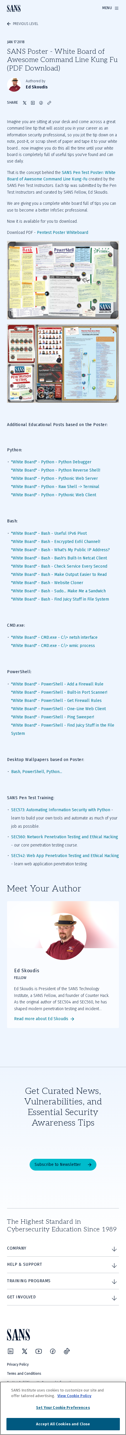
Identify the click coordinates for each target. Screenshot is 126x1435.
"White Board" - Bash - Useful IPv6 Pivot (49, 533)
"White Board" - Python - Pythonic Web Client (53, 494)
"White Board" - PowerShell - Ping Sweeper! (52, 717)
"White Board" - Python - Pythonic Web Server (54, 478)
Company (16, 1248)
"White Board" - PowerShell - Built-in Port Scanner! (59, 692)
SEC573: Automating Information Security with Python (60, 809)
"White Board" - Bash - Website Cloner (47, 582)
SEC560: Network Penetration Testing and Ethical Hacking (64, 836)
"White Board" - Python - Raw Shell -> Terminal (55, 486)
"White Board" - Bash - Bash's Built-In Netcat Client (59, 558)
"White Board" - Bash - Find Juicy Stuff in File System (60, 599)
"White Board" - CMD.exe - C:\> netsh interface (54, 637)
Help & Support (24, 1264)
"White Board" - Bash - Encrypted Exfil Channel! (55, 541)
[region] (63, 1408)
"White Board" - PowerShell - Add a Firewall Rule (57, 684)
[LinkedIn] (10, 1351)
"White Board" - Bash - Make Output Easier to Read (59, 574)
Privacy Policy (18, 1364)
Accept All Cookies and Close (63, 1424)
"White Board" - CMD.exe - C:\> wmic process (53, 645)
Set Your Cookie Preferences (63, 1407)
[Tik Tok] (66, 1351)
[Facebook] (52, 1351)
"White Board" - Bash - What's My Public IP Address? (60, 549)
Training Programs (29, 1280)
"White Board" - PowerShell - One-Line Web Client (58, 708)
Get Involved (21, 1297)
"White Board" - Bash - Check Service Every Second (59, 566)
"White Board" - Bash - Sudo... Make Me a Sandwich (58, 591)
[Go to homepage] (14, 8)
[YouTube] (38, 1351)
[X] (24, 1351)
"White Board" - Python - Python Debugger (51, 462)
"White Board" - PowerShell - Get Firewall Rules (56, 700)
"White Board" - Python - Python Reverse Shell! (55, 470)
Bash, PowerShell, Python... (36, 771)
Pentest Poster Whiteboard (62, 232)
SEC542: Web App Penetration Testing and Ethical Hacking (65, 855)
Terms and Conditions (24, 1374)
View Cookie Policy (74, 1396)
